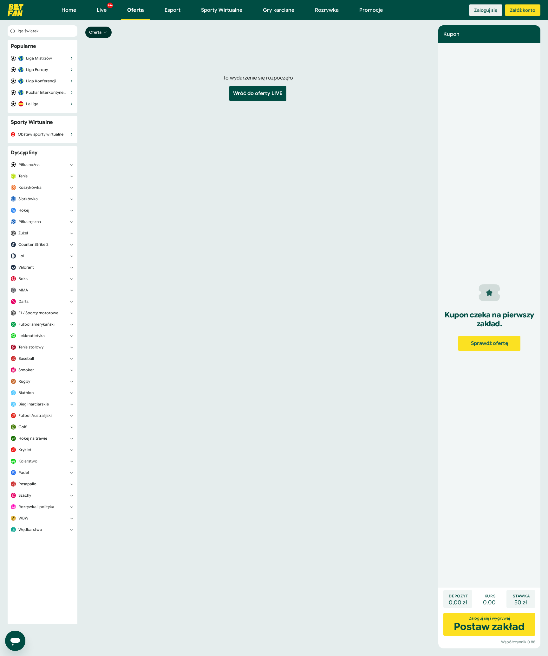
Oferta (135, 10)
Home (69, 10)
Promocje (371, 10)
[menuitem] (42, 58)
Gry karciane (278, 10)
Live (105, 8)
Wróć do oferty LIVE (258, 93)
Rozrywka (327, 10)
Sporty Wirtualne (221, 10)
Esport (172, 10)
